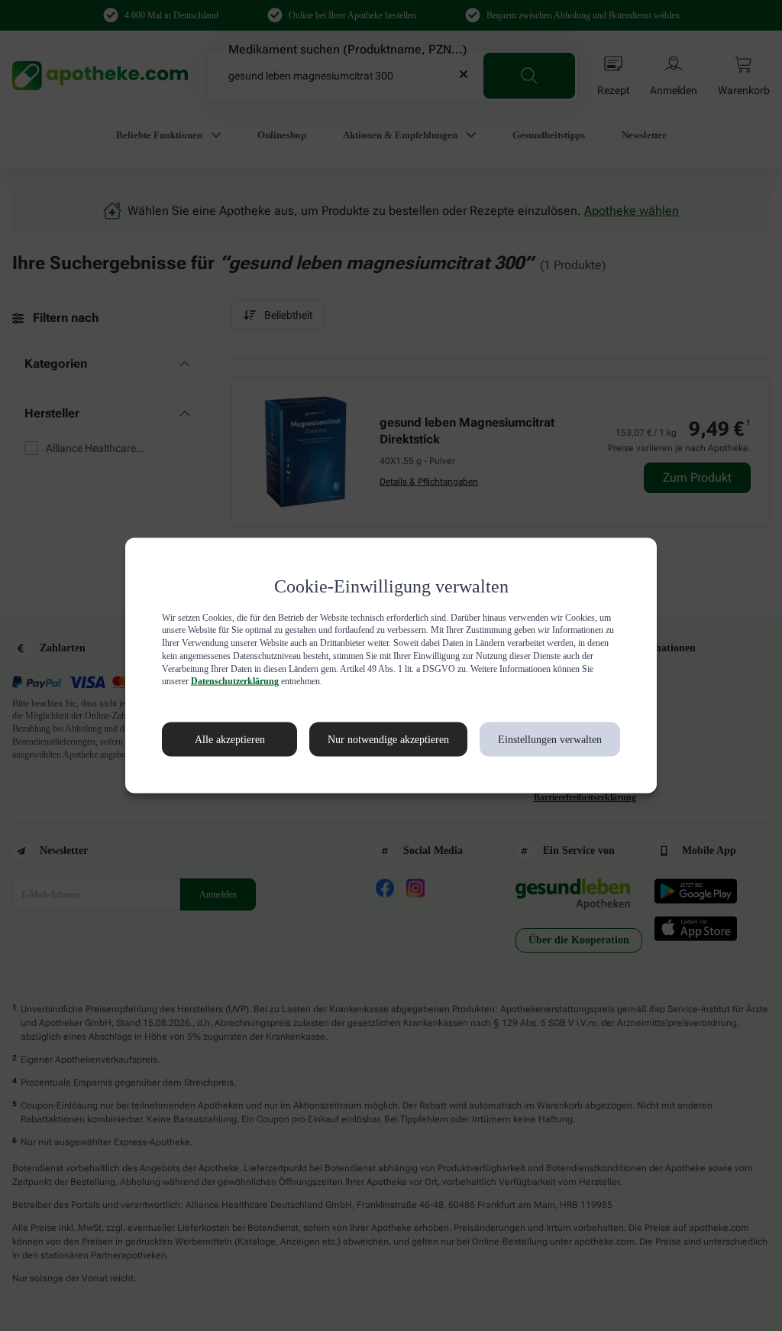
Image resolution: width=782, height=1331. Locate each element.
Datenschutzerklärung (469, 681)
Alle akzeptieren (214, 739)
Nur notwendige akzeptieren (371, 739)
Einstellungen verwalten (549, 739)
